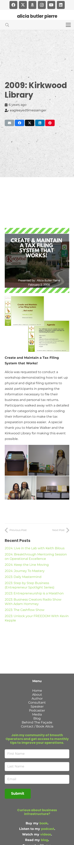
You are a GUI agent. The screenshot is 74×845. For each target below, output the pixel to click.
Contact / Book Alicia (37, 726)
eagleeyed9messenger (28, 110)
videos (45, 834)
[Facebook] (13, 5)
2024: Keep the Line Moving (27, 565)
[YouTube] (51, 5)
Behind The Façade (37, 722)
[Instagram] (42, 5)
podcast (47, 829)
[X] (23, 5)
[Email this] (9, 123)
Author (37, 698)
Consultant (37, 702)
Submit (17, 793)
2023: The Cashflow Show (24, 610)
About (37, 694)
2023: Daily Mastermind (23, 577)
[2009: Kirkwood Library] (37, 230)
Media (37, 714)
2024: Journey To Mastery (25, 571)
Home (37, 690)
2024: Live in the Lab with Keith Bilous (35, 548)
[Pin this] (50, 123)
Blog (37, 718)
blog (44, 840)
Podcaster (37, 710)
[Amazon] (32, 5)
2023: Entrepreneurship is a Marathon (34, 593)
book (43, 823)
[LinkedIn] (61, 5)
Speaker (37, 706)
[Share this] (19, 123)
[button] (7, 25)
